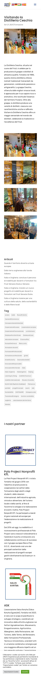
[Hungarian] (19, 4)
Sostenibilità (9, 392)
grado (26, 355)
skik (33, 388)
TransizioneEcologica (12, 396)
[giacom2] (20, 211)
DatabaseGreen (28, 335)
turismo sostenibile (27, 396)
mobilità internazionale (12, 380)
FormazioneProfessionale (13, 351)
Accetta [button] (25, 672)
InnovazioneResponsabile (13, 364)
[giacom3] (20, 239)
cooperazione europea (29, 327)
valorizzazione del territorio (22, 400)
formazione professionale (13, 355)
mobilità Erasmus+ (25, 376)
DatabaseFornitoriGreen (13, 335)
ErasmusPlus (24, 339)
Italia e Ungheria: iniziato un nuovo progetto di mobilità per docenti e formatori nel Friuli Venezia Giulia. (19, 291)
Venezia (7, 404)
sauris (27, 388)
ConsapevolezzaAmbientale (14, 323)
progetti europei (18, 388)
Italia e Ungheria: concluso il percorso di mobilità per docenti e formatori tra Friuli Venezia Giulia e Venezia (20, 281)
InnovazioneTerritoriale (12, 368)
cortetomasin (30, 331)
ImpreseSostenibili (23, 360)
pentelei (7, 388)
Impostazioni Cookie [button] (11, 672)
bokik (13, 315)
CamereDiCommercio (12, 319)
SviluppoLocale (31, 392)
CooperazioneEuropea (12, 327)
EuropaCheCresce (11, 343)
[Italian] (21, 4)
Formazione (18, 25)
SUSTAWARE (19, 392)
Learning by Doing (11, 376)
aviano (7, 315)
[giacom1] (20, 184)
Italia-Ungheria (10, 372)
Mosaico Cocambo (28, 380)
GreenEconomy (10, 360)
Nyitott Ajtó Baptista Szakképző (15, 384)
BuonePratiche (22, 315)
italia (23, 368)
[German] (16, 4)
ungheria (8, 400)
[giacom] (20, 157)
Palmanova (31, 384)
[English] (13, 4)
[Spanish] (24, 4)
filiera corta (23, 343)
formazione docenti (11, 347)
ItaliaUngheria (21, 372)
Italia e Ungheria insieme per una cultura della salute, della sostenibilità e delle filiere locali (20, 301)
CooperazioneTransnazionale (14, 331)
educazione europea (11, 339)
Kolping (30, 372)
